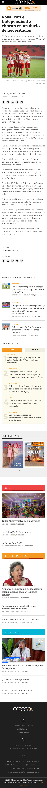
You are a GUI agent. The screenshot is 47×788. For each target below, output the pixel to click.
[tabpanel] (13, 454)
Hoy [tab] (12, 350)
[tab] (19, 470)
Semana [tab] (35, 350)
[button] (23, 62)
